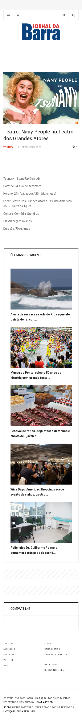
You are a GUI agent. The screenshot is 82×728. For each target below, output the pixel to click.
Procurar (50, 664)
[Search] (73, 15)
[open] (8, 15)
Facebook (9, 649)
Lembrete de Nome (55, 654)
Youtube (8, 660)
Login (47, 643)
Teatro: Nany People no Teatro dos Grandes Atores (38, 135)
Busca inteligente (55, 670)
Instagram (10, 654)
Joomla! (8, 707)
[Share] (64, 15)
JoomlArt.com (44, 702)
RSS (5, 665)
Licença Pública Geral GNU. (20, 711)
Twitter (8, 643)
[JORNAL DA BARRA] (41, 31)
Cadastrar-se (52, 649)
